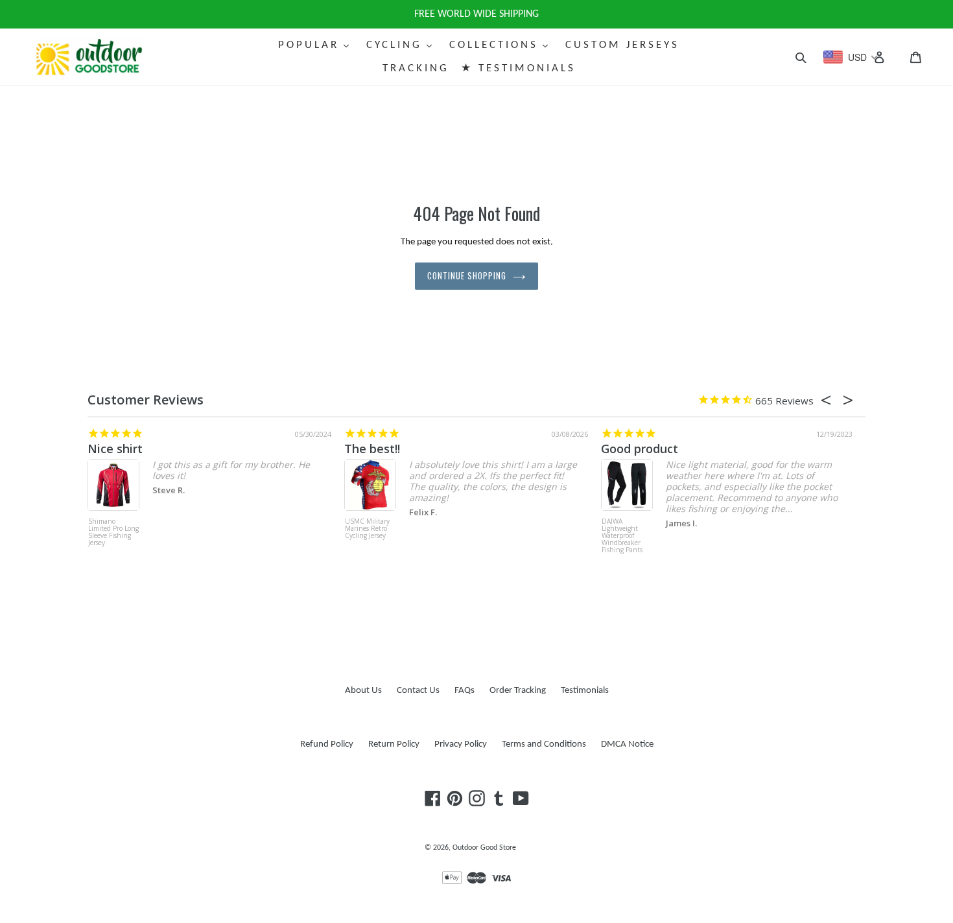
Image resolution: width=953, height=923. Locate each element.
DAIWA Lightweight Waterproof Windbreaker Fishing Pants (622, 536)
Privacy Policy (460, 744)
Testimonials (585, 690)
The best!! (372, 448)
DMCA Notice (627, 744)
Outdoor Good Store (484, 848)
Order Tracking (517, 690)
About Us (363, 690)
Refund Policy (326, 744)
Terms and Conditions (544, 744)
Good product (639, 448)
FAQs (464, 690)
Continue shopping (467, 275)
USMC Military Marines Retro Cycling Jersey (367, 529)
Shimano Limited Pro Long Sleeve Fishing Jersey (113, 532)
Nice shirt (115, 448)
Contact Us (418, 690)
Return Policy (393, 744)
